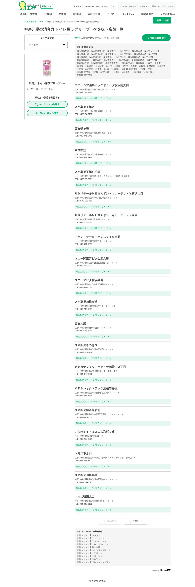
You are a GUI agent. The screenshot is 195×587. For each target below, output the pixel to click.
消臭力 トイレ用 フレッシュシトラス (93, 562)
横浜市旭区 (153, 54)
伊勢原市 (151, 66)
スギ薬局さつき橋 (86, 345)
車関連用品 (147, 14)
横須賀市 (140, 63)
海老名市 (161, 66)
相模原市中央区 (112, 63)
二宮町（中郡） (84, 72)
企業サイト (145, 6)
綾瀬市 (98, 69)
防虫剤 (62, 14)
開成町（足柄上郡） (122, 72)
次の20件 (133, 521)
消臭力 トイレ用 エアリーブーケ (91, 553)
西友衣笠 (80, 150)
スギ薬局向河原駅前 (87, 410)
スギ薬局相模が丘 (86, 301)
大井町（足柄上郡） (102, 72)
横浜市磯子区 (83, 54)
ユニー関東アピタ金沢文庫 (92, 258)
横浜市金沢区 (97, 54)
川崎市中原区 (109, 60)
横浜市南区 (137, 51)
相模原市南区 (128, 63)
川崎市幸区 (96, 60)
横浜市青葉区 (134, 57)
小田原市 (89, 66)
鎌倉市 (158, 63)
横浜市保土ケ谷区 (152, 51)
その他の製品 (167, 14)
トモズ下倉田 (83, 453)
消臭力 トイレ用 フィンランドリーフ (93, 550)
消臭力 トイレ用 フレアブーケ (90, 559)
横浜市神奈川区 (98, 51)
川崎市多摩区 (138, 60)
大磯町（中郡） (147, 69)
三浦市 (117, 66)
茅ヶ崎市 (99, 66)
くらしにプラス (109, 6)
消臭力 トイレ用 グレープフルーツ (92, 544)
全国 (42, 21)
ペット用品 (128, 14)
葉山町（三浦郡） (112, 69)
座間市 (80, 69)
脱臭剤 (48, 14)
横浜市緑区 (82, 57)
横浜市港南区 (140, 54)
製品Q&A (156, 6)
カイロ (110, 14)
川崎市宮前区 (152, 60)
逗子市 (109, 66)
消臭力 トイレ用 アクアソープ (90, 538)
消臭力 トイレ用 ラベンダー (89, 535)
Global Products (93, 6)
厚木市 (134, 66)
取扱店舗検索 (30, 21)
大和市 (142, 66)
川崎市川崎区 (83, 60)
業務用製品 (79, 6)
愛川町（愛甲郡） (85, 75)
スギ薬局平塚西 (85, 106)
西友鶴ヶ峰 (82, 128)
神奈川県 (33, 45)
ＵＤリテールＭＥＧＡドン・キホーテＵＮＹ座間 (106, 215)
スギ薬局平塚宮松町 (87, 171)
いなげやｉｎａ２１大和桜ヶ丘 (95, 431)
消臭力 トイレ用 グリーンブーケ (91, 556)
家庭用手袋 (94, 14)
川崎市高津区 (124, 60)
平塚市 (149, 63)
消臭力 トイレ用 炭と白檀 (88, 547)
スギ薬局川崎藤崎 (86, 475)
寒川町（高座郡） (130, 69)
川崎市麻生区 (83, 63)
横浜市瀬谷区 (95, 57)
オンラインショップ (129, 6)
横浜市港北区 (111, 54)
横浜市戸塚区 (126, 54)
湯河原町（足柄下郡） (144, 72)
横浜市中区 (125, 51)
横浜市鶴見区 (83, 51)
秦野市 (125, 66)
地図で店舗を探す (158, 38)
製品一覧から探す (49, 113)
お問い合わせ (168, 6)
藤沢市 (80, 66)
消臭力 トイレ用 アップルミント (91, 541)
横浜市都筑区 (148, 57)
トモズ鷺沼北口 (85, 496)
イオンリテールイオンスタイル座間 (97, 236)
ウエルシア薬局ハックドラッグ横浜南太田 (102, 85)
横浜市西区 (112, 51)
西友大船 (80, 323)
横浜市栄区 (108, 57)
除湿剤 (77, 14)
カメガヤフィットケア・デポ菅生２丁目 (100, 366)
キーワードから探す (49, 104)
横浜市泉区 (121, 57)
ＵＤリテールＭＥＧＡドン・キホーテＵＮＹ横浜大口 (109, 193)
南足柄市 (89, 69)
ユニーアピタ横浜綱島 (89, 280)
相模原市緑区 (97, 63)
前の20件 (112, 521)
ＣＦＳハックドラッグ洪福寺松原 (96, 388)
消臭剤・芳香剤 (28, 14)
